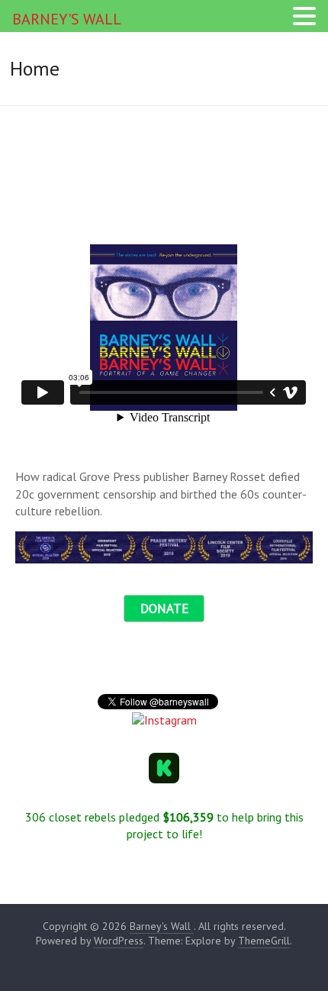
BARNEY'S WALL (66, 19)
